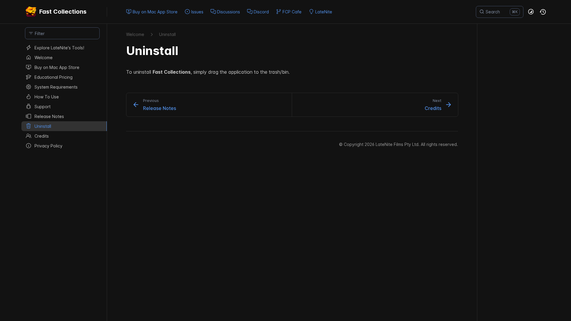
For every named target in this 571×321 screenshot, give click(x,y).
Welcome (135, 34)
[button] (531, 12)
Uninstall (167, 34)
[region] (62, 182)
